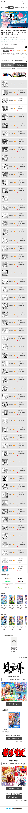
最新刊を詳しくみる (14, 704)
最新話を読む (20, 65)
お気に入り (24, 7)
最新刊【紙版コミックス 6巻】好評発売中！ (13, 60)
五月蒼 (15, 44)
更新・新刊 (4, 7)
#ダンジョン (20, 41)
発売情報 (17, 7)
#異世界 (9, 39)
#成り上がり (14, 41)
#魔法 (25, 39)
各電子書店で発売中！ (14, 738)
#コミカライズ (4, 39)
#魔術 (2, 41)
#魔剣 (7, 41)
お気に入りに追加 (22, 50)
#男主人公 (21, 39)
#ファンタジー (15, 39)
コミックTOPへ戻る (21, 657)
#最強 (10, 41)
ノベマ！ (22, 3)
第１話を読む (7, 65)
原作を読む (8, 47)
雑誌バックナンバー (20, 741)
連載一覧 (10, 7)
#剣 (4, 41)
